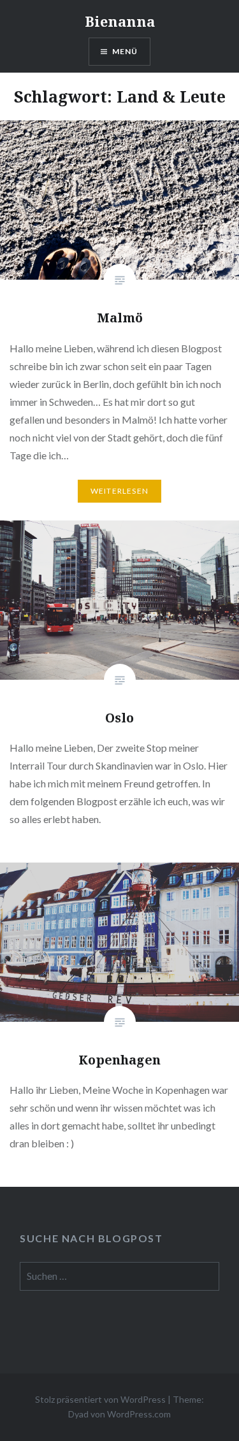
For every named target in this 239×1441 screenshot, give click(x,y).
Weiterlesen (119, 491)
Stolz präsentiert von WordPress (100, 1399)
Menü (125, 51)
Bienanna (120, 21)
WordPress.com (139, 1414)
